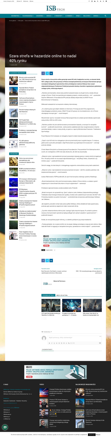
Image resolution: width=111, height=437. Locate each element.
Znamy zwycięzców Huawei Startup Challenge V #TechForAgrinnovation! (28, 203)
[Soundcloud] (100, 1)
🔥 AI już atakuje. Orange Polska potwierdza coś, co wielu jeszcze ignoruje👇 (60, 412)
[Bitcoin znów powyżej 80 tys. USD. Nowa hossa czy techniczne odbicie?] (13, 80)
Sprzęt (78, 16)
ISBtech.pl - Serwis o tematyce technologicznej (16, 389)
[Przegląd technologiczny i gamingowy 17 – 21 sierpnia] (71, 305)
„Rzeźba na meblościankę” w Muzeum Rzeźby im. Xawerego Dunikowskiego (27, 213)
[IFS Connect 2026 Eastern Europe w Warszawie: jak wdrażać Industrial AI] (13, 182)
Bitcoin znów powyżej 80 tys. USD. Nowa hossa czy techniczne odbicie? (27, 79)
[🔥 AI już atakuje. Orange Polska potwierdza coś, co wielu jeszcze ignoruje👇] (44, 413)
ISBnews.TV (19, 1)
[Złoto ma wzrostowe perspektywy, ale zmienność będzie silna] (13, 161)
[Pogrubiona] (49, 343)
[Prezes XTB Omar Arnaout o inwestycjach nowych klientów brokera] (44, 403)
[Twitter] (103, 1)
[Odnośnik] (69, 343)
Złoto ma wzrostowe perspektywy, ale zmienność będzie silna (26, 160)
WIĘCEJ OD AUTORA (61, 295)
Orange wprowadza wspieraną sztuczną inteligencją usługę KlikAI (59, 422)
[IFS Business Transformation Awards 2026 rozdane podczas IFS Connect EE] (13, 192)
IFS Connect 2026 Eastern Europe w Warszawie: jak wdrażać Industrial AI (27, 181)
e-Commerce (68, 16)
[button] (105, 16)
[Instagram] (92, 1)
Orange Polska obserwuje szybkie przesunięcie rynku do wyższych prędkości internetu (60, 391)
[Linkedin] (94, 1)
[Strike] (57, 343)
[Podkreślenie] (54, 343)
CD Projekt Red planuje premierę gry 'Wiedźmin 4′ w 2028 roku (27, 122)
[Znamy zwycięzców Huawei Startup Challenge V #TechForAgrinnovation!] (13, 204)
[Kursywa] (52, 343)
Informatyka (15, 16)
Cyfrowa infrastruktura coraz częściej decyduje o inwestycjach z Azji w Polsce (96, 412)
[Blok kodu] (66, 343)
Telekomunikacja (27, 16)
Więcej (98, 434)
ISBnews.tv (6, 412)
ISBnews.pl (6, 410)
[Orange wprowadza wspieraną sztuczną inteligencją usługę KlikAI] (44, 423)
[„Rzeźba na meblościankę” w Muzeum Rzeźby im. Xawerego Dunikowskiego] (13, 214)
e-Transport (58, 16)
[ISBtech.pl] (55, 8)
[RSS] (97, 1)
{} (71, 343)
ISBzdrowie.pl (7, 414)
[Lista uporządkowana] (59, 343)
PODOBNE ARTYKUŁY (48, 295)
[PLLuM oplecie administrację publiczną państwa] (13, 144)
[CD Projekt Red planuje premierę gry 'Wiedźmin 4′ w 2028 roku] (50, 305)
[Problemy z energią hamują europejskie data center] (13, 133)
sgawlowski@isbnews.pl (10, 403)
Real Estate (86, 16)
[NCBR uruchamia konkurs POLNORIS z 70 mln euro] (13, 172)
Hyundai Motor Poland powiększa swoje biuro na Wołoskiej (27, 90)
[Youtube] (106, 1)
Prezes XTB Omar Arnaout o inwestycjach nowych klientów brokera (59, 401)
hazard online (49, 250)
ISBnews (31, 1)
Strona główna (12, 20)
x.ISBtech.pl (6, 419)
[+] (73, 343)
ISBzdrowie (25, 1)
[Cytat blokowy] (64, 343)
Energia (95, 16)
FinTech (48, 16)
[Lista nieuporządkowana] (61, 343)
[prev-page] (42, 318)
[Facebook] (89, 1)
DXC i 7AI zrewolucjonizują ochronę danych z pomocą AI (89, 272)
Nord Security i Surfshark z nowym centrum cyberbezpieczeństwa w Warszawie (54, 272)
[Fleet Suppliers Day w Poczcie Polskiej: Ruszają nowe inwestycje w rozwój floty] (13, 235)
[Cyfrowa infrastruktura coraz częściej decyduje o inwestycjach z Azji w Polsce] (13, 101)
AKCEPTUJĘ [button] (92, 434)
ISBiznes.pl (6, 416)
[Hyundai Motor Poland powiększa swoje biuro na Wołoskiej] (13, 91)
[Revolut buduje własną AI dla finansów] (13, 113)
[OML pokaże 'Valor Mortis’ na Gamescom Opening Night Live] (92, 305)
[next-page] (45, 318)
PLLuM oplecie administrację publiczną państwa (27, 142)
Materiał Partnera (59, 281)
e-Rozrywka (39, 16)
